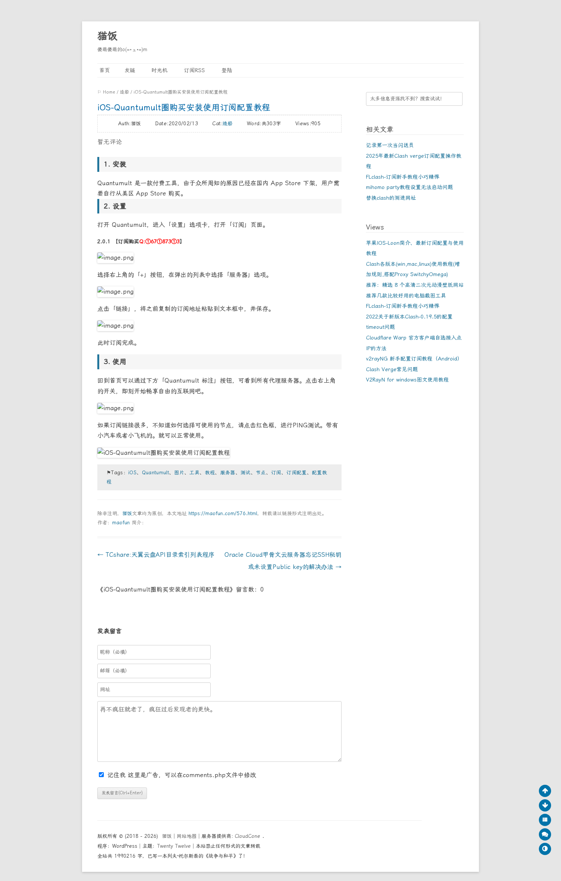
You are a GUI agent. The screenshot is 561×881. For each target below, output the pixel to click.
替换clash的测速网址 (391, 198)
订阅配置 (296, 472)
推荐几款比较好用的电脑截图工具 (406, 296)
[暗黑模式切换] (545, 849)
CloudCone (248, 836)
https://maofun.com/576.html (223, 513)
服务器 (227, 472)
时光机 (159, 70)
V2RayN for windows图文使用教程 (407, 380)
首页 (103, 70)
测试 (245, 472)
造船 (124, 92)
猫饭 (107, 36)
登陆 (225, 70)
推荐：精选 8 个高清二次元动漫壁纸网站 (415, 285)
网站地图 (187, 836)
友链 (129, 70)
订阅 (276, 472)
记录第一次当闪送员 (390, 145)
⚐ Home (106, 92)
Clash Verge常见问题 (392, 369)
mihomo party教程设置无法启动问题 (409, 187)
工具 (194, 472)
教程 (210, 472)
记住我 (117, 775)
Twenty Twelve (174, 846)
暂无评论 (109, 141)
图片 (179, 472)
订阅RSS (193, 70)
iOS (132, 472)
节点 (261, 472)
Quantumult (155, 472)
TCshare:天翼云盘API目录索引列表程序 (155, 554)
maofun (121, 522)
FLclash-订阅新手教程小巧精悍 (402, 177)
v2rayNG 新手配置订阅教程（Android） (414, 359)
